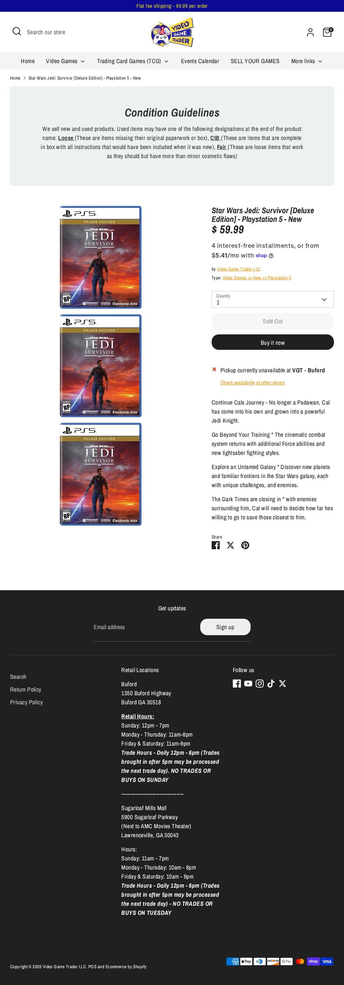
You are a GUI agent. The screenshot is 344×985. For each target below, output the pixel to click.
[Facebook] (237, 683)
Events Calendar (200, 61)
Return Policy (25, 689)
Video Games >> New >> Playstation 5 (257, 278)
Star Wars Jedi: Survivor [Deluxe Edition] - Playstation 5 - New (85, 78)
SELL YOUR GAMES (255, 61)
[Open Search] (17, 31)
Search (18, 676)
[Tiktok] (271, 683)
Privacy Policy (26, 702)
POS (92, 967)
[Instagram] (260, 683)
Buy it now (273, 342)
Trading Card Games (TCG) (130, 61)
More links (303, 61)
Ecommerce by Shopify (126, 967)
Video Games (62, 61)
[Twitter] (282, 683)
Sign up (225, 627)
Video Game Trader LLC (238, 269)
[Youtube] (248, 683)
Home (28, 61)
